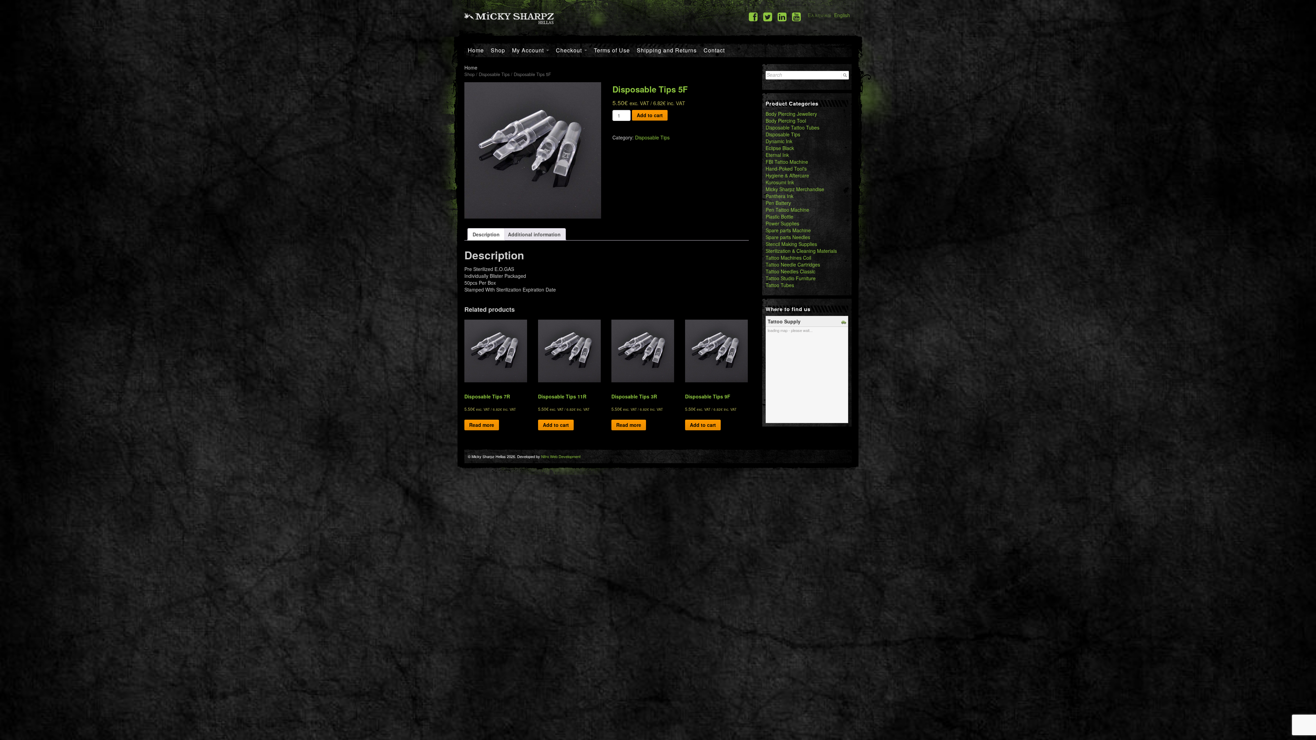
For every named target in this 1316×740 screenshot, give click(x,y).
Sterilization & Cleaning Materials (801, 250)
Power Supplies (782, 223)
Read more (481, 424)
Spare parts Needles (788, 237)
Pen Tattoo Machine (787, 209)
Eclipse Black (780, 148)
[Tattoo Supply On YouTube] (796, 16)
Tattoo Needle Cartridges (793, 264)
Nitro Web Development (561, 456)
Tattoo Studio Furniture (791, 278)
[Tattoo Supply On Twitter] (767, 16)
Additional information (534, 234)
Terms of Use (612, 50)
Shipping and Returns (667, 50)
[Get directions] (844, 321)
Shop (498, 50)
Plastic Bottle (779, 216)
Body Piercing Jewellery (791, 113)
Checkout (570, 50)
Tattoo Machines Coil (788, 257)
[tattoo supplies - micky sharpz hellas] (509, 17)
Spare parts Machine (788, 230)
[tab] (486, 234)
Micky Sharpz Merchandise (795, 189)
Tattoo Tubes (780, 285)
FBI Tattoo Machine (787, 161)
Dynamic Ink (779, 141)
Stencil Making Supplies (791, 244)
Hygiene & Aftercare (787, 175)
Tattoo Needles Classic (790, 271)
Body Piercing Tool (786, 120)
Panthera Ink (779, 196)
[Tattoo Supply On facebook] (753, 16)
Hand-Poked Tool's (786, 168)
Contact (714, 50)
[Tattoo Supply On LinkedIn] (782, 16)
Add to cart (650, 115)
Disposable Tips (494, 74)
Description (486, 234)
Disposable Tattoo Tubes (792, 127)
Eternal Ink (777, 154)
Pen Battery (778, 202)
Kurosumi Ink (780, 182)
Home (476, 50)
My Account (529, 50)
